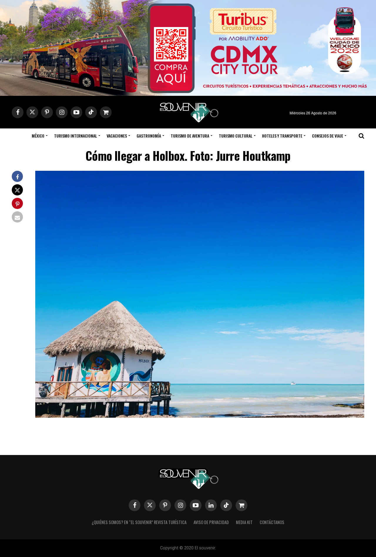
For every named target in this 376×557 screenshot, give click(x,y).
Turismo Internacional (75, 136)
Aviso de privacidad (211, 522)
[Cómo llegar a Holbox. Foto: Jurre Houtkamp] (199, 415)
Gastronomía (149, 136)
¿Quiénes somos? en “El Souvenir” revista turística (139, 522)
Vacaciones (117, 136)
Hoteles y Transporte (282, 136)
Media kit (244, 522)
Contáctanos (272, 522)
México (38, 136)
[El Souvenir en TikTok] (226, 505)
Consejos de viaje (327, 136)
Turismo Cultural (235, 136)
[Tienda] (241, 505)
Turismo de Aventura (190, 136)
